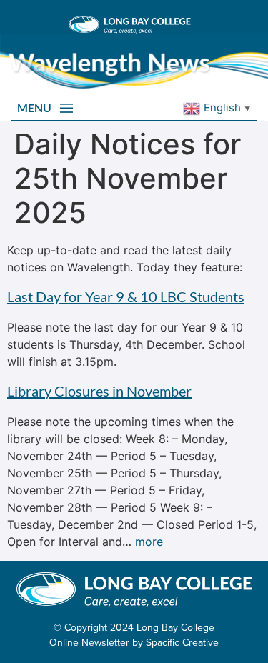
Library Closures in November (99, 390)
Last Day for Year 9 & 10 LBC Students (125, 296)
